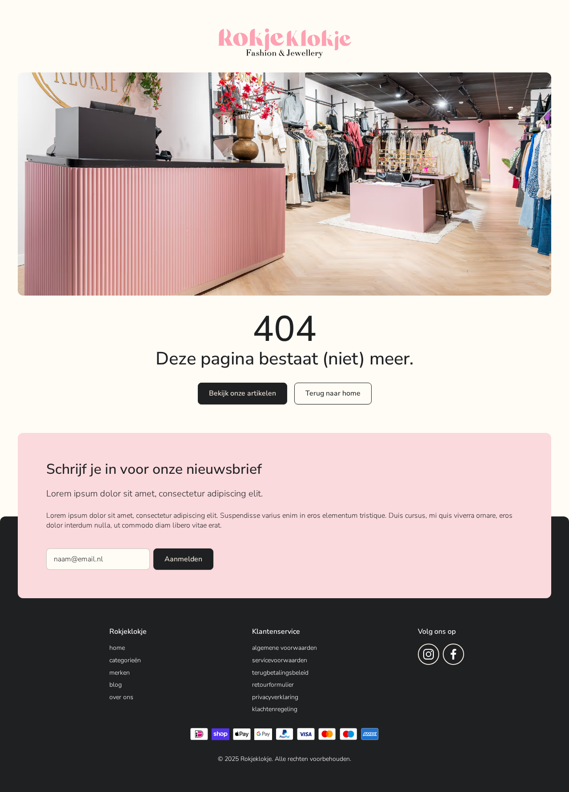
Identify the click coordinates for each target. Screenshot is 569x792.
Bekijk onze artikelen (242, 393)
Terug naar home (333, 393)
